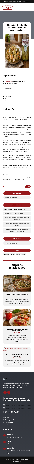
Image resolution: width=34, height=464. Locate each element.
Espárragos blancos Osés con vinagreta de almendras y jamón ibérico (17, 230)
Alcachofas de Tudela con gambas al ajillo (15, 209)
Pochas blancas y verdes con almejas (14, 213)
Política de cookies (8, 422)
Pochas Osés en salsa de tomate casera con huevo (17, 224)
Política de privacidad (9, 420)
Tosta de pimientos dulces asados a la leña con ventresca (17, 218)
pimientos (9, 81)
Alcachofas (6, 254)
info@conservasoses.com (13, 1)
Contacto (6, 425)
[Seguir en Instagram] (8, 392)
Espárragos (12, 254)
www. (9, 177)
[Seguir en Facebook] (5, 392)
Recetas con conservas (11, 197)
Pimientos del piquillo (20, 254)
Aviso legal (6, 417)
